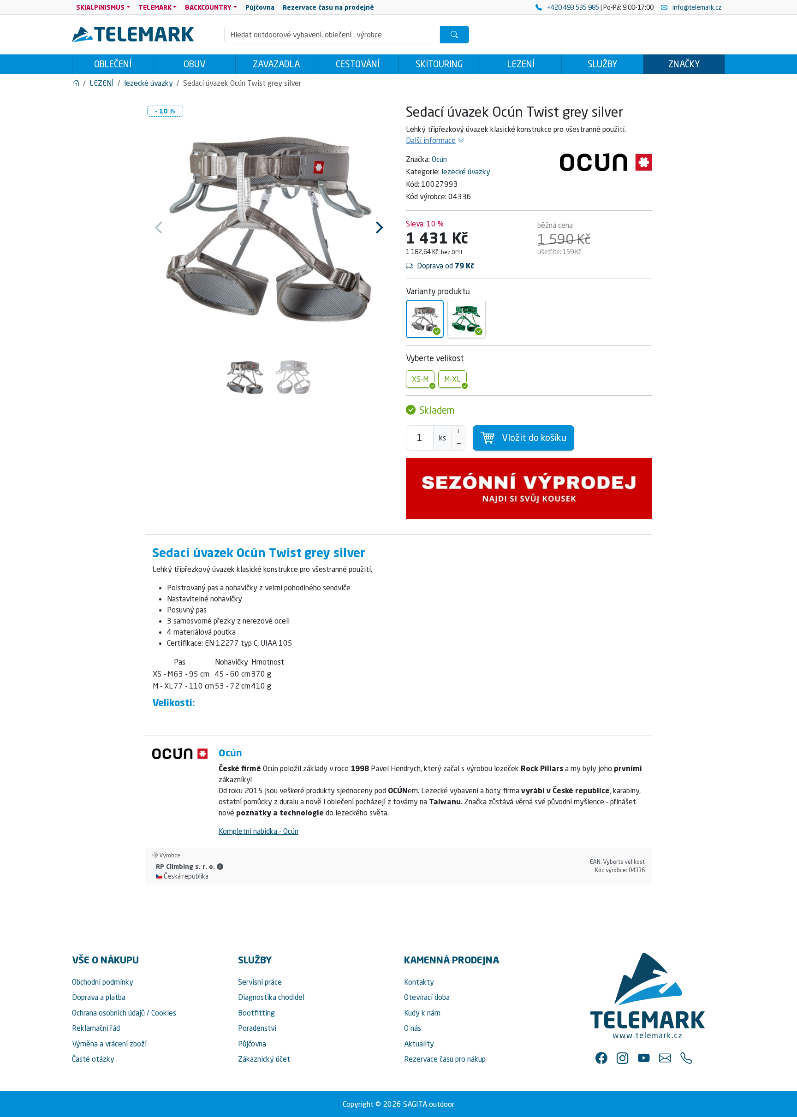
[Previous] (159, 227)
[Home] (75, 83)
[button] (220, 866)
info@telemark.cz (696, 7)
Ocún (439, 159)
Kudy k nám (422, 1012)
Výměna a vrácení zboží (109, 1043)
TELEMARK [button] (155, 7)
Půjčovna (252, 1043)
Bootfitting (256, 1012)
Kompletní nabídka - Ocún (258, 831)
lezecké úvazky (465, 171)
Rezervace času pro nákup (445, 1059)
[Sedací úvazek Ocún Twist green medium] (466, 318)
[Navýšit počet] (458, 431)
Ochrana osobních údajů (108, 1012)
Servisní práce (260, 981)
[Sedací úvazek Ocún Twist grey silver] (425, 319)
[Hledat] (454, 34)
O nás (412, 1028)
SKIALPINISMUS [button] (100, 7)
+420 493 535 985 (573, 7)
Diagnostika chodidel (271, 997)
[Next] (378, 227)
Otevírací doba (427, 997)
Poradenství (257, 1028)
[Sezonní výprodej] (529, 489)
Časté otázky (93, 1059)
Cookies (163, 1012)
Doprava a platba (98, 997)
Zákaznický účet (264, 1059)
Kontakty (419, 981)
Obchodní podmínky (102, 981)
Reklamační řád (96, 1028)
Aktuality (419, 1043)
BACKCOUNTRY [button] (208, 7)
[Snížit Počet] (458, 444)
